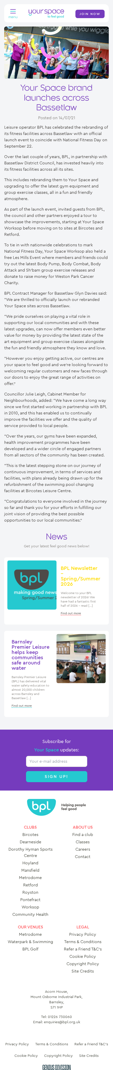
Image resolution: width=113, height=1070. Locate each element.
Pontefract (30, 900)
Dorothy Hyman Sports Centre (30, 852)
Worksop (30, 907)
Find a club (82, 835)
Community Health (30, 914)
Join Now (90, 13)
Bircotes (30, 835)
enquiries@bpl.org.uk (62, 1022)
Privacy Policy (82, 934)
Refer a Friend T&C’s (83, 949)
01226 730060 (60, 1017)
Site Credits (82, 971)
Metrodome (30, 878)
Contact (82, 857)
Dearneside (30, 842)
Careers (82, 849)
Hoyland (30, 863)
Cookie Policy (82, 956)
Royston (30, 892)
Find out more (71, 613)
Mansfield (30, 870)
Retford (30, 885)
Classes (83, 842)
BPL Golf (30, 949)
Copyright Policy (82, 964)
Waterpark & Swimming (30, 942)
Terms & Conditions (82, 942)
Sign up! (57, 777)
